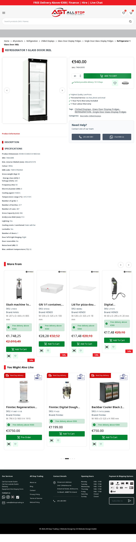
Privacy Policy (35, 494)
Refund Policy (35, 502)
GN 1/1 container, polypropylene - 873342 (50, 304)
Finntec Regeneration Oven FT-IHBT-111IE (20, 407)
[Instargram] (8, 498)
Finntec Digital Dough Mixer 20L (63, 407)
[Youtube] (12, 498)
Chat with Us (119, 137)
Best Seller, (84, 116)
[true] (3, 498)
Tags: (71, 109)
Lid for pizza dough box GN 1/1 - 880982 (84, 304)
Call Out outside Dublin (10, 484)
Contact (32, 490)
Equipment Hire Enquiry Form (12, 489)
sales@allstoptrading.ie (15, 502)
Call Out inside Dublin (10, 482)
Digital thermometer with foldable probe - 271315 (116, 304)
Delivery (5, 486)
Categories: (74, 116)
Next (62, 90)
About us (33, 482)
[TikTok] (18, 499)
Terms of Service (36, 498)
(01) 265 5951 (88, 137)
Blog (31, 486)
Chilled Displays (95, 116)
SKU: (73, 67)
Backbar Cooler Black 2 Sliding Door (107, 407)
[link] (115, 83)
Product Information (11, 134)
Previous (7, 90)
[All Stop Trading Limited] (68, 13)
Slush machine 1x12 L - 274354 (19, 304)
